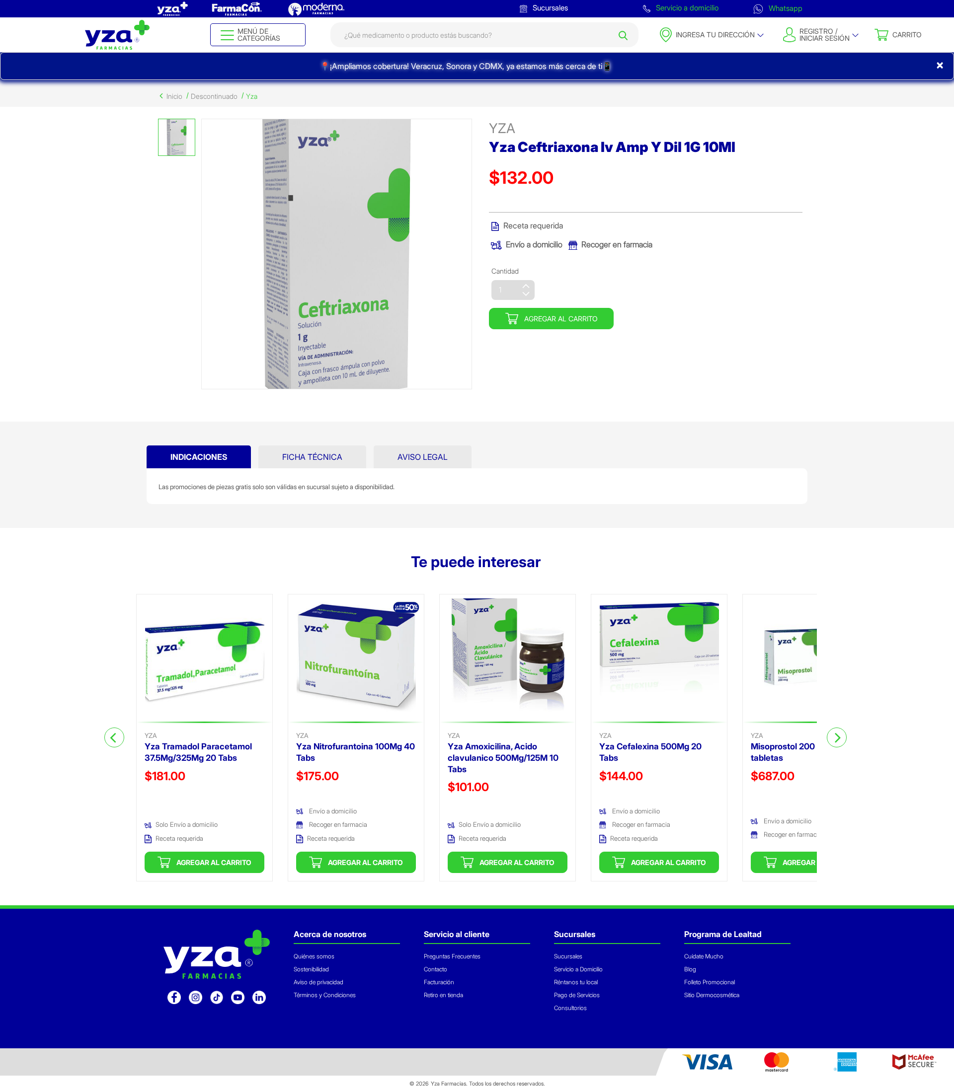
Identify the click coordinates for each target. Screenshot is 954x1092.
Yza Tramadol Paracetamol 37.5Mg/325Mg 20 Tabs (198, 752)
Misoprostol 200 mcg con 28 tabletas (807, 752)
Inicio (174, 96)
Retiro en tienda (443, 995)
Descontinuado (214, 96)
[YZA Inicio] (117, 35)
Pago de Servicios (577, 995)
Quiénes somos (314, 956)
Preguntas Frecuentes (452, 956)
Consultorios (570, 1008)
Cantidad (505, 271)
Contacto (435, 969)
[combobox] (484, 34)
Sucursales (549, 7)
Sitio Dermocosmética (711, 995)
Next (837, 737)
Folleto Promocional (709, 982)
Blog (690, 969)
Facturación (439, 982)
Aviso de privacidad (318, 982)
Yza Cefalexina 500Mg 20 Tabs (650, 752)
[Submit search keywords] (623, 35)
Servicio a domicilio (686, 7)
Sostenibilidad (311, 969)
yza (502, 128)
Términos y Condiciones (325, 995)
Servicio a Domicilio (578, 969)
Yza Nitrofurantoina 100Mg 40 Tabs (355, 752)
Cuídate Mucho (703, 956)
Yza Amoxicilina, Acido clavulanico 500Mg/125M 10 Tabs (503, 757)
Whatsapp (784, 7)
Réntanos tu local (576, 982)
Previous (114, 737)
